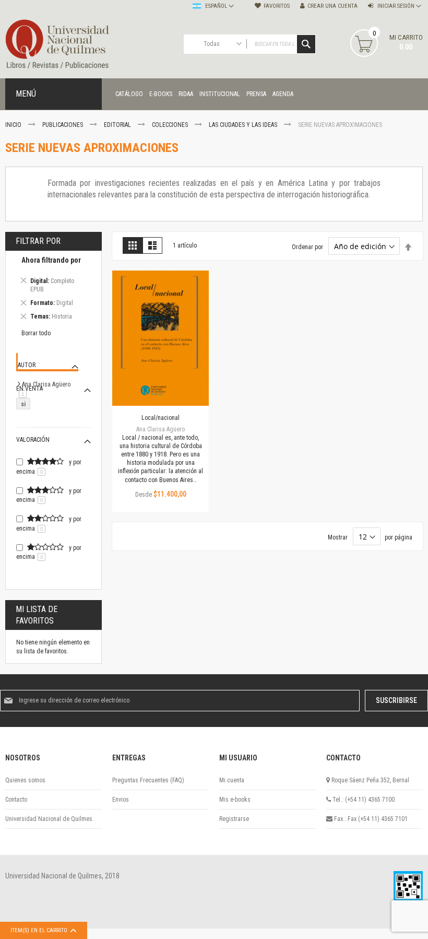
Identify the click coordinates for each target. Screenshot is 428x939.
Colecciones (170, 124)
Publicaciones (63, 124)
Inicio (14, 124)
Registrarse (234, 819)
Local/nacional (160, 417)
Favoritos (277, 6)
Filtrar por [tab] (38, 241)
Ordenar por (307, 247)
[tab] (53, 290)
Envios (120, 799)
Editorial (118, 124)
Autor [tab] (26, 365)
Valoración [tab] (33, 439)
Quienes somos (25, 780)
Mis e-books (235, 799)
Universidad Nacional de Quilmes (48, 819)
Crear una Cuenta (332, 6)
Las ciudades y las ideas (244, 124)
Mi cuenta (231, 780)
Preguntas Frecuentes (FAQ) (148, 780)
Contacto (16, 799)
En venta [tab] (29, 388)
